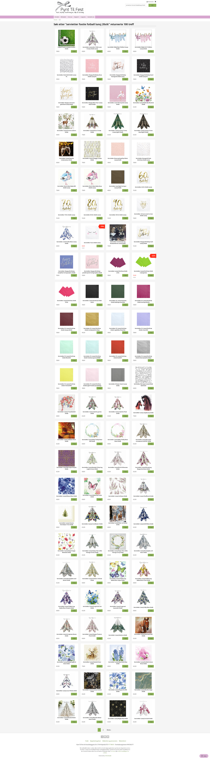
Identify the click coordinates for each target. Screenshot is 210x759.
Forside (57, 17)
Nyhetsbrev (122, 741)
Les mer (113, 751)
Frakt (87, 741)
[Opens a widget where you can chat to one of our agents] (203, 756)
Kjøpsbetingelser (95, 741)
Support (76, 17)
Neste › (109, 730)
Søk (152, 5)
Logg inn (83, 17)
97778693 (111, 744)
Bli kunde (63, 17)
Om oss (70, 17)
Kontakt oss (91, 17)
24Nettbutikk (108, 755)
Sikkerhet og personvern (109, 741)
